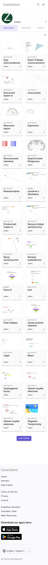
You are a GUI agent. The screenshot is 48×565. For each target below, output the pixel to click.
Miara (31, 355)
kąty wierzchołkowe (12, 61)
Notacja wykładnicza (34, 258)
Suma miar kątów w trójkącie (9, 95)
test (30, 289)
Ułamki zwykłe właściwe (35, 390)
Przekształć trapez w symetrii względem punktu (10, 230)
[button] (24, 438)
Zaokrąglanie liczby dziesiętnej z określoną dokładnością (11, 394)
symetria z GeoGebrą (33, 192)
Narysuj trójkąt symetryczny (36, 225)
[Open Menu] (43, 4)
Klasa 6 (8, 289)
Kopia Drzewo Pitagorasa (35, 160)
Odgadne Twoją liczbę (34, 422)
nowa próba (34, 92)
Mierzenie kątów (9, 127)
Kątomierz (33, 125)
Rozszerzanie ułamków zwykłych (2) (11, 161)
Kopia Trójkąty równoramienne (36, 61)
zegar (7, 355)
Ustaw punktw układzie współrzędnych (36, 325)
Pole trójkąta (10, 322)
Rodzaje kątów (12, 191)
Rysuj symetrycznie (11, 258)
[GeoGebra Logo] (11, 4)
